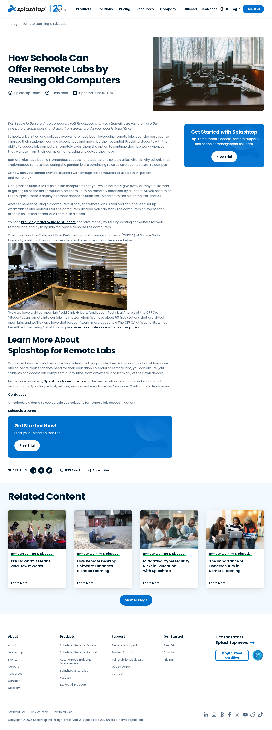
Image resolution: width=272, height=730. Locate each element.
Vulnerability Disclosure (128, 660)
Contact (14, 681)
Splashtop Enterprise (74, 670)
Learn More (19, 583)
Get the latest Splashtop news (231, 639)
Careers (13, 667)
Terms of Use (62, 712)
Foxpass (65, 678)
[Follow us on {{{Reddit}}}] (252, 714)
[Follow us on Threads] (221, 714)
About (13, 636)
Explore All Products (73, 685)
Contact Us (17, 394)
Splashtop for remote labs (65, 381)
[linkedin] (33, 470)
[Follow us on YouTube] (245, 714)
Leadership (15, 652)
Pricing (124, 9)
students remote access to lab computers (105, 327)
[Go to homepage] (27, 8)
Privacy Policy (39, 712)
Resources (145, 9)
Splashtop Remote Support (78, 652)
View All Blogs (136, 600)
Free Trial (253, 9)
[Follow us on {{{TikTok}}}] (260, 714)
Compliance (16, 712)
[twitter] (49, 470)
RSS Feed (72, 470)
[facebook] (41, 470)
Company (168, 9)
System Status (122, 652)
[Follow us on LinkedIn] (206, 714)
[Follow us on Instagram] (213, 714)
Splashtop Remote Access (78, 645)
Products (83, 9)
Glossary (14, 688)
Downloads (209, 9)
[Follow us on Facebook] (229, 714)
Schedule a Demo (22, 410)
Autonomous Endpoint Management (75, 662)
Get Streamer (121, 667)
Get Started (173, 636)
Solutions (105, 9)
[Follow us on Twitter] (237, 714)
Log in (236, 9)
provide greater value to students (48, 222)
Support (191, 9)
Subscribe (101, 470)
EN (226, 9)
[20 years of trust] (57, 8)
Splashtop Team (27, 93)
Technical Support (124, 645)
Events (12, 660)
